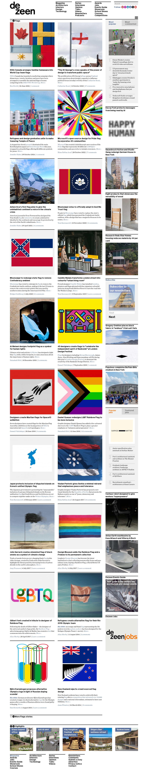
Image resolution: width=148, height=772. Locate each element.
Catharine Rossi (94, 80)
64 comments (90, 500)
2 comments (42, 360)
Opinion (78, 7)
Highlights (19, 726)
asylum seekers (76, 629)
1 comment (35, 86)
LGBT (71, 426)
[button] (136, 17)
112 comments (86, 431)
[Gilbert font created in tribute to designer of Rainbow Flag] (32, 596)
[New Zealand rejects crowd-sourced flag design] (80, 664)
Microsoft (61, 144)
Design (59, 9)
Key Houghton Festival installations (70, 732)
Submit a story (75, 760)
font (49, 631)
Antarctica (29, 218)
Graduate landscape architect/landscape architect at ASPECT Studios (123, 467)
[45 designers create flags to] (80, 322)
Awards (98, 3)
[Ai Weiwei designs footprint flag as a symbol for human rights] (32, 322)
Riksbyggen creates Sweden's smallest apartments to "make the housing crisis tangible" (124, 81)
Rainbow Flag (44, 629)
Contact (72, 766)
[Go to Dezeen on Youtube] (135, 7)
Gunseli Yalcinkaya (65, 365)
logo (40, 700)
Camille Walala (76, 284)
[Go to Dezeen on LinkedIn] (128, 7)
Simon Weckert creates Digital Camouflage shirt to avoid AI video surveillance (123, 62)
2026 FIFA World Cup (31, 83)
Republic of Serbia (81, 492)
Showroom (100, 9)
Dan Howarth (15, 708)
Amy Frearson (15, 568)
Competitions (101, 15)
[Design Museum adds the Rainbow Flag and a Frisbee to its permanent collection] (80, 527)
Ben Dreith (14, 86)
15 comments (87, 705)
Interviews (80, 5)
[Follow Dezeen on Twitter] (133, 7)
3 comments (41, 431)
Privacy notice (75, 764)
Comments (73, 758)
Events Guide (101, 7)
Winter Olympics (41, 496)
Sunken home (123, 730)
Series (78, 3)
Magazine (60, 3)
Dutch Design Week (36, 147)
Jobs (97, 5)
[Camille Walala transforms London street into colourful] (80, 253)
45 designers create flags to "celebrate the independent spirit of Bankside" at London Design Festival (78, 349)
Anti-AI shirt (43, 730)
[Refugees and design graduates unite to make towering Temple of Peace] (32, 114)
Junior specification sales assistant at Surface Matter (123, 449)
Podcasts (79, 15)
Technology (61, 11)
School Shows (101, 11)
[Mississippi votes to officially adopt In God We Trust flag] (80, 182)
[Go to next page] (13, 21)
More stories (24, 717)
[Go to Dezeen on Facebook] (130, 7)
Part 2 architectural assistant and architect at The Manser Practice (124, 459)
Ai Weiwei (34, 352)
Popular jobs (112, 411)
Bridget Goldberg (16, 294)
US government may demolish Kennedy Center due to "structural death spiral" (122, 72)
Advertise (73, 762)
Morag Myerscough (87, 355)
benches (95, 284)
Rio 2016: (61, 626)
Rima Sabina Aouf (64, 152)
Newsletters (81, 13)
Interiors (60, 7)
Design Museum (71, 558)
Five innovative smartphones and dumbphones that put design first (124, 89)
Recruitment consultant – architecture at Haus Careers (124, 483)
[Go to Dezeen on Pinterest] (122, 7)
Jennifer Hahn (15, 154)
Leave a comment (94, 294)
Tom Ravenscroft (64, 223)
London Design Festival (75, 359)
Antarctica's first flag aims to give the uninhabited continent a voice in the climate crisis (30, 209)
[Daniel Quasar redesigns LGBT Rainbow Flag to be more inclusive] (80, 393)
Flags (60, 355)
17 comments (92, 152)
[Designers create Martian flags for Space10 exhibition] (32, 393)
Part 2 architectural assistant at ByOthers (124, 475)
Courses (99, 13)
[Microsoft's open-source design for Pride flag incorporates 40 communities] (80, 114)
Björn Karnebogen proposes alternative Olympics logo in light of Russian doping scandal (28, 691)
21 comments (39, 294)
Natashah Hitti (15, 360)
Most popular (112, 23)
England (94, 76)
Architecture (62, 5)
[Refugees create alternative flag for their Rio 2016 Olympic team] (80, 596)
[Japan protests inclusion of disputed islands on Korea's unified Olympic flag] (32, 459)
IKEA (12, 76)
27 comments (90, 86)
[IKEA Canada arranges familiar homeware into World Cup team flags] (32, 45)
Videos (78, 11)
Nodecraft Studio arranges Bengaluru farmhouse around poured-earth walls (124, 98)
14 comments (39, 225)
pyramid (29, 144)
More (43, 83)
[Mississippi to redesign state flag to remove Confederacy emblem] (32, 253)
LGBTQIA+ (91, 147)
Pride (60, 147)
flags (84, 76)
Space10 (24, 428)
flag (20, 218)
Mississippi (69, 213)
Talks (78, 9)
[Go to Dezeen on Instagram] (125, 7)
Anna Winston (63, 705)
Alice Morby (62, 568)
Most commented (130, 23)
